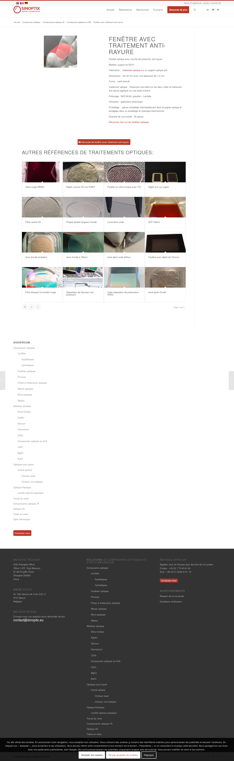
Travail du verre (21, 498)
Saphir (21, 417)
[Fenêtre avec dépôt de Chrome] (165, 242)
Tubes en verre (20, 514)
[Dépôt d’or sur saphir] (165, 172)
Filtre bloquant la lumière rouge (40, 292)
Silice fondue (24, 411)
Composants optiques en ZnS (32, 441)
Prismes (22, 377)
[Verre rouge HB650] (42, 172)
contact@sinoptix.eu (28, 620)
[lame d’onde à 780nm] (83, 242)
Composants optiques (24, 347)
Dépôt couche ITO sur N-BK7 (80, 186)
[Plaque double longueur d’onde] (83, 207)
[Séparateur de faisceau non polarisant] (83, 277)
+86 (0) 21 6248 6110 (192, 3)
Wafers (21, 400)
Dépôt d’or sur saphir (158, 186)
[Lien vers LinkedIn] (207, 9)
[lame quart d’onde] (165, 277)
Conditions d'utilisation (171, 601)
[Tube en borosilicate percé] (231, 380)
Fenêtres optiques (26, 371)
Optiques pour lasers (23, 464)
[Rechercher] (194, 10)
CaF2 (20, 447)
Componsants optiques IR (26, 503)
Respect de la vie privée (172, 596)
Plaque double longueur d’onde (81, 222)
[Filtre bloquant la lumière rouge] (42, 277)
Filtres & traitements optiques (32, 382)
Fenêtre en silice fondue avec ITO (124, 186)
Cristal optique (25, 469)
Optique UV (19, 508)
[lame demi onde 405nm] (124, 242)
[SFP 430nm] (165, 207)
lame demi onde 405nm (119, 257)
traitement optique (131, 70)
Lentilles (22, 353)
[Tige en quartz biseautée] (2, 380)
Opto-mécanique (21, 519)
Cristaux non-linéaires (32, 481)
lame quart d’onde (157, 292)
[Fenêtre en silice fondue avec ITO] (124, 172)
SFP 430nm (154, 222)
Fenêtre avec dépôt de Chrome (163, 257)
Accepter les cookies (91, 754)
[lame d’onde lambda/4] (42, 242)
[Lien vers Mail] (218, 9)
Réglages (149, 754)
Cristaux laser (28, 475)
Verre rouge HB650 (34, 186)
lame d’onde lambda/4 (36, 257)
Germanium (23, 429)
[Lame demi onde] (124, 207)
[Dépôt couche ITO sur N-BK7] (83, 172)
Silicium (22, 423)
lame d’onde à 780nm (77, 257)
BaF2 (20, 458)
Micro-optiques (25, 394)
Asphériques (28, 359)
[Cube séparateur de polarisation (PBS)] (124, 277)
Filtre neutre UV (33, 222)
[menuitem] (110, 10)
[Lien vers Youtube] (212, 9)
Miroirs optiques (25, 388)
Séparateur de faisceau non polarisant (80, 293)
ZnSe (20, 435)
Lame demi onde (115, 222)
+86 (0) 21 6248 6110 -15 (178, 571)
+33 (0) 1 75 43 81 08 (212, 3)
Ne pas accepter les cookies (123, 754)
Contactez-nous (22, 533)
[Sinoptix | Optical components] (26, 10)
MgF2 (20, 453)
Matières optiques (22, 406)
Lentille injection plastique (30, 492)
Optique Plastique (22, 487)
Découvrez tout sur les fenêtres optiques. (129, 122)
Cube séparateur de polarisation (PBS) (123, 293)
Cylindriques (28, 365)
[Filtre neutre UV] (42, 207)
